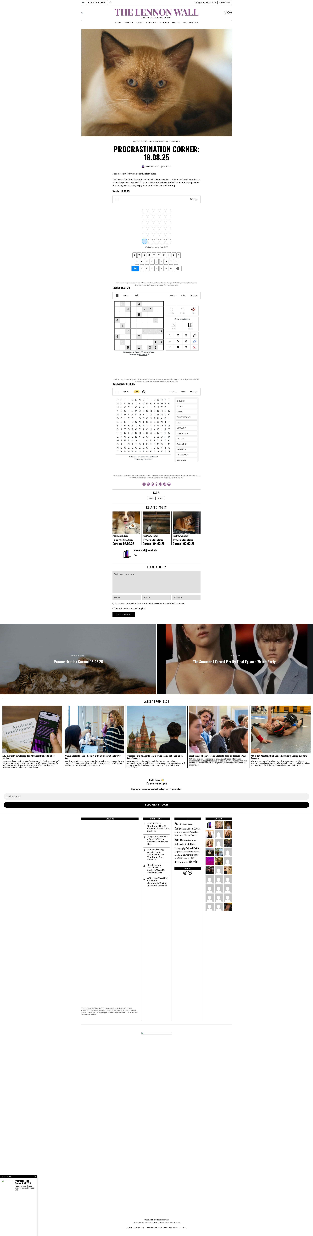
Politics (197, 848)
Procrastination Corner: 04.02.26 (154, 541)
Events (176, 835)
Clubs (185, 829)
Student (180, 858)
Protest (188, 852)
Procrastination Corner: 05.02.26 (123, 541)
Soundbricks (188, 854)
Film (185, 835)
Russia (180, 855)
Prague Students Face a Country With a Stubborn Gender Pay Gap (93, 757)
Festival (181, 835)
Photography (179, 848)
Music (187, 844)
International (187, 840)
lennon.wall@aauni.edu (160, 167)
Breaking (190, 824)
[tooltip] (226, 12)
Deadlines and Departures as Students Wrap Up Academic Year (217, 756)
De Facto (180, 832)
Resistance (196, 852)
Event (197, 832)
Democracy (186, 832)
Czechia (176, 832)
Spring (176, 858)
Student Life (186, 858)
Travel (192, 857)
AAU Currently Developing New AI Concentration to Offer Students (28, 757)
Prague (177, 851)
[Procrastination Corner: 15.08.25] (78, 659)
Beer (184, 824)
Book (186, 824)
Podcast (189, 848)
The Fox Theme (151, 1222)
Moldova (194, 840)
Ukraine (177, 862)
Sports (195, 854)
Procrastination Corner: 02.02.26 (184, 541)
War (187, 862)
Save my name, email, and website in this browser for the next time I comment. (150, 603)
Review (176, 855)
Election (192, 832)
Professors (183, 852)
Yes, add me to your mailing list (129, 608)
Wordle (160, 498)
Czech (197, 828)
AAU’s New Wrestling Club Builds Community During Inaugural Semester (279, 757)
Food (189, 835)
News (192, 844)
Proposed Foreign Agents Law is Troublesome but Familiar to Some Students (155, 757)
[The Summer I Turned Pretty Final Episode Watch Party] (235, 659)
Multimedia (162, 141)
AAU (176, 823)
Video (183, 862)
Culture (190, 828)
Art (181, 824)
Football (194, 835)
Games (152, 141)
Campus (178, 828)
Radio (192, 851)
